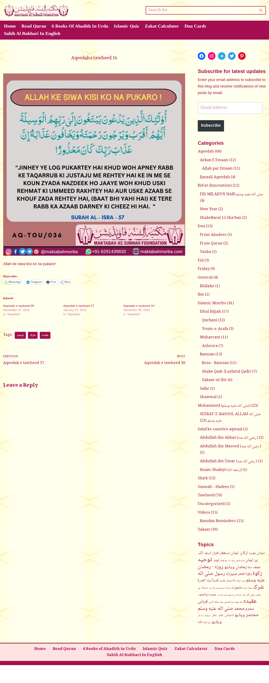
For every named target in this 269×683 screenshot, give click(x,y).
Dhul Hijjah (210, 312)
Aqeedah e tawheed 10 (138, 305)
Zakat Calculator (162, 26)
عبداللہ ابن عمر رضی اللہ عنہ (219, 588)
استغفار (225, 553)
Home (10, 26)
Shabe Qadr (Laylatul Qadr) (226, 372)
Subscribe (211, 126)
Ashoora (210, 346)
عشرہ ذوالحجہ (207, 595)
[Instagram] (211, 56)
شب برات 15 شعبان (235, 580)
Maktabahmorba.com (23, 671)
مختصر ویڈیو (246, 615)
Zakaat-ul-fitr (214, 380)
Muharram (210, 337)
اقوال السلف (211, 553)
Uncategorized (211, 504)
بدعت (223, 560)
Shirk (203, 478)
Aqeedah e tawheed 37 (78, 305)
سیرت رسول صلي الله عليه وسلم (231, 577)
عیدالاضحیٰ (229, 602)
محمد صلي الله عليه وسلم (221, 609)
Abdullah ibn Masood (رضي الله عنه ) (230, 446)
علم (241, 602)
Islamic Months (212, 303)
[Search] (261, 10)
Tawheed (206, 495)
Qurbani (209, 320)
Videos (204, 513)
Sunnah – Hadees (213, 487)
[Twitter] (232, 56)
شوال (250, 588)
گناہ (200, 622)
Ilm (201, 295)
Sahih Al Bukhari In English (32, 33)
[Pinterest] (242, 56)
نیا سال (201, 616)
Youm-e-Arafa (215, 329)
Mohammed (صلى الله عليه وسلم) (224, 406)
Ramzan (207, 354)
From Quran (211, 244)
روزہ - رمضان (210, 566)
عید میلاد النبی (215, 602)
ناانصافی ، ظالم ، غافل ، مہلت (219, 615)
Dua (201, 226)
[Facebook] (201, 56)
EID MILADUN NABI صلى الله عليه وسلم (231, 194)
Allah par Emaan (217, 169)
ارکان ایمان (239, 553)
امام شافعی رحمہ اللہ (236, 561)
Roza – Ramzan (215, 363)
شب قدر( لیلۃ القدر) (211, 580)
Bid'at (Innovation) (215, 186)
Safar (204, 389)
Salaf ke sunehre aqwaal (220, 429)
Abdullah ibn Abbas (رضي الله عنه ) (229, 438)
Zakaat (204, 530)
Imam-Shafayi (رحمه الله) (221, 470)
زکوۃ (257, 573)
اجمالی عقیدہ (257, 553)
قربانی (203, 601)
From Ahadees (213, 235)
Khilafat (207, 286)
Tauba (205, 252)
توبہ (216, 560)
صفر (245, 588)
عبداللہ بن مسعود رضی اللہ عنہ (229, 595)
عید (237, 602)
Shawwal (208, 397)
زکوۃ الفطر (245, 574)
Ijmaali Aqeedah (215, 177)
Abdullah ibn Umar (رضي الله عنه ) (228, 461)
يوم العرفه (207, 623)
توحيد (20, 335)
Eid (201, 261)
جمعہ (257, 567)
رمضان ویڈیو (235, 567)
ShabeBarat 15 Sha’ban (220, 218)
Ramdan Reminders (218, 521)
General (205, 278)
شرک (33, 335)
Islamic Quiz (126, 26)
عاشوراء (237, 588)
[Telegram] (221, 56)
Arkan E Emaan (214, 160)
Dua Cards (195, 26)
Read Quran (33, 26)
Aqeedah (206, 152)
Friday (204, 269)
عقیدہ (45, 335)
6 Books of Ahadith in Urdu (80, 26)
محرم (249, 609)
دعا (250, 567)
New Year (209, 209)
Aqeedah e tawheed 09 (18, 305)
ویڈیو (216, 622)
